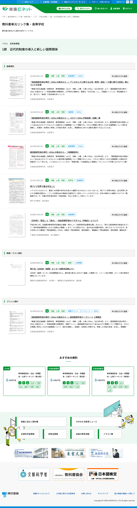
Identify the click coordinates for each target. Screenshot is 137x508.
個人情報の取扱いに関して (124, 493)
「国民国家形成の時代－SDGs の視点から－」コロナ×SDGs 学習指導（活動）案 (65, 118)
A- (127, 2)
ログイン (128, 8)
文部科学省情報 (27, 433)
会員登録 (116, 8)
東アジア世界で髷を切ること (42, 186)
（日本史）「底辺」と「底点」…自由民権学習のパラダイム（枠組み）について (64, 220)
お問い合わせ (86, 493)
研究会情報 (53, 433)
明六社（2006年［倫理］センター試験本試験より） (52, 268)
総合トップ (29, 2)
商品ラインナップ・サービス (74, 2)
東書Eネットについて (41, 493)
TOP (3, 17)
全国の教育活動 (82, 433)
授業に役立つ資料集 (29, 421)
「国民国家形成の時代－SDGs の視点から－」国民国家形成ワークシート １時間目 (65, 317)
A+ (131, 2)
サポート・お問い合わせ (100, 2)
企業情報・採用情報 (50, 2)
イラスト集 (108, 433)
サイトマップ (103, 493)
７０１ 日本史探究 (40, 17)
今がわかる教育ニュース (86, 421)
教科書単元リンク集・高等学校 (19, 17)
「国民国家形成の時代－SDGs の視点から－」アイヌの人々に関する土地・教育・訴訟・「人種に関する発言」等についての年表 (79, 83)
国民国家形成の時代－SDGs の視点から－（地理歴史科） (55, 152)
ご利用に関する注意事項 (65, 493)
